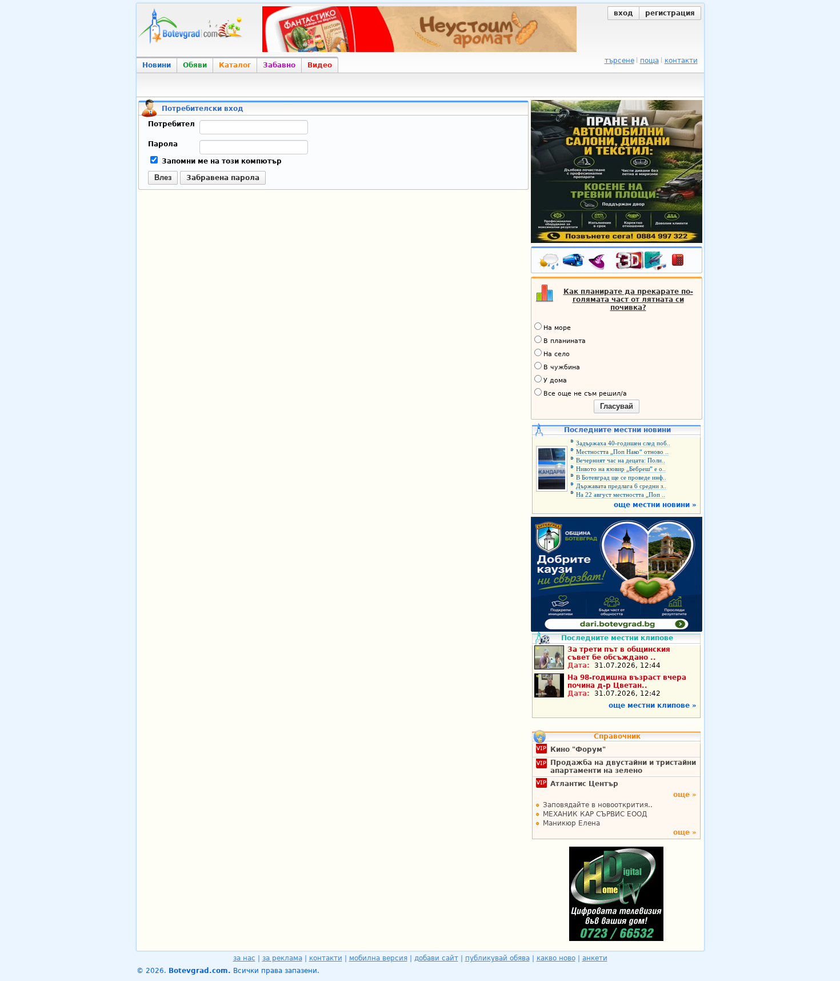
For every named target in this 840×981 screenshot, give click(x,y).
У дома (555, 380)
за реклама (282, 958)
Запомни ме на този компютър (220, 161)
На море (557, 328)
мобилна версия (378, 958)
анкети (594, 958)
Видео (319, 65)
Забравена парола (222, 178)
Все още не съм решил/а (585, 393)
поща (649, 61)
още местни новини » (655, 505)
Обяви (195, 65)
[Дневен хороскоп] (599, 262)
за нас (244, 958)
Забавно (279, 65)
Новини (156, 65)
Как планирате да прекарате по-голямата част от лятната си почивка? (628, 300)
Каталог (235, 65)
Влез (162, 177)
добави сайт (436, 958)
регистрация (670, 13)
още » (685, 795)
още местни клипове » (653, 705)
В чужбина (561, 367)
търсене (619, 61)
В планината (564, 341)
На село (556, 354)
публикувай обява (497, 958)
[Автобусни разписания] (574, 262)
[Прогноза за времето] (549, 262)
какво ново (556, 958)
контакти (681, 61)
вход (623, 13)
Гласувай (616, 406)
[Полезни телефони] (683, 262)
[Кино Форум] (641, 261)
